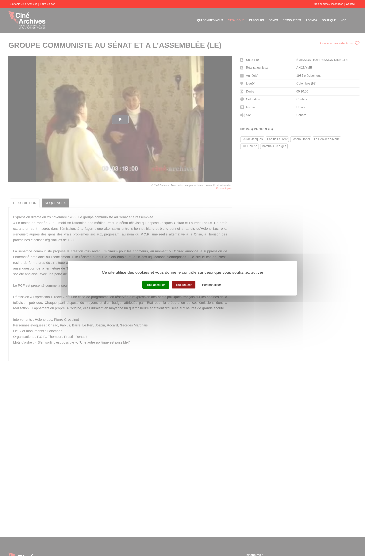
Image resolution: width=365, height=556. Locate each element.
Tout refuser (184, 284)
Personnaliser (211, 284)
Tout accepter (156, 284)
